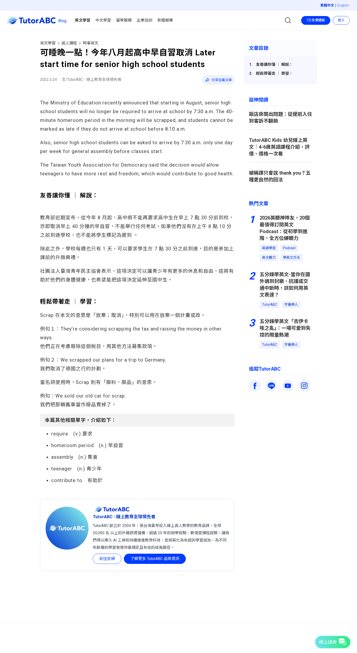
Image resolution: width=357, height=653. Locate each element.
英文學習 (48, 43)
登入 (341, 20)
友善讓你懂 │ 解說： (274, 64)
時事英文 (90, 43)
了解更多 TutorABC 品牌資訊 (154, 558)
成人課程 (69, 43)
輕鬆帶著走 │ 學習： (274, 73)
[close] (192, 18)
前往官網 (107, 558)
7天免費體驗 (315, 20)
